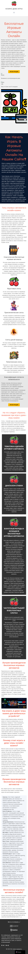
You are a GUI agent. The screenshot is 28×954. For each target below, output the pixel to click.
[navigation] (20, 952)
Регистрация (14, 71)
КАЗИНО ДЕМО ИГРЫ (14, 9)
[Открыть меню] (14, 12)
